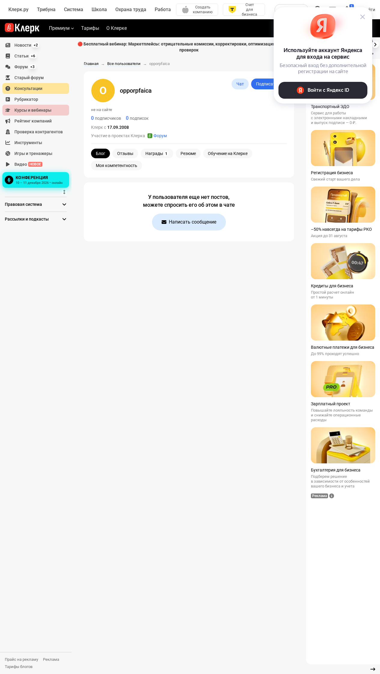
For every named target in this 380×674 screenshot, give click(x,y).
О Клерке (116, 28)
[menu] (38, 115)
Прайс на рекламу (21, 659)
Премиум (59, 28)
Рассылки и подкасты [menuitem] (27, 219)
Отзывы (125, 153)
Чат (240, 84)
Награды (156, 153)
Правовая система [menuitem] (23, 204)
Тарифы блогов (18, 666)
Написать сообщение (192, 222)
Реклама (51, 659)
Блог (100, 153)
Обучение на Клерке (228, 153)
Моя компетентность (116, 165)
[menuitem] (35, 45)
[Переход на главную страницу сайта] (22, 28)
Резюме (188, 153)
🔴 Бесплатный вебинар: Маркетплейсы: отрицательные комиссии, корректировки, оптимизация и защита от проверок (189, 47)
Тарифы (90, 28)
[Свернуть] (372, 669)
